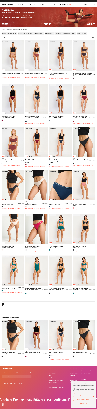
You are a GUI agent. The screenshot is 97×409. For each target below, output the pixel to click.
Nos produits (83, 379)
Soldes (70, 4)
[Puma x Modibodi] (64, 5)
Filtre (4, 37)
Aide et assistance (53, 370)
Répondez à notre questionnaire (87, 370)
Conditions (17, 405)
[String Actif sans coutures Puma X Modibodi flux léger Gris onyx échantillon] (73, 163)
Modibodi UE (7, 405)
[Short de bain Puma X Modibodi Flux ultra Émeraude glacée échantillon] (49, 250)
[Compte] (92, 4)
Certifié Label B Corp (74, 373)
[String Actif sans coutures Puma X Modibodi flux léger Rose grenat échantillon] (26, 250)
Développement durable (75, 377)
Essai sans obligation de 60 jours (56, 380)
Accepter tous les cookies (83, 395)
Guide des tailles (84, 377)
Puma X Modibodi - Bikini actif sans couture (34, 73)
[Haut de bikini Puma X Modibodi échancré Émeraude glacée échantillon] (2, 290)
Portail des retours (53, 385)
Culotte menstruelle (24, 4)
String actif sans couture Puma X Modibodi (11, 73)
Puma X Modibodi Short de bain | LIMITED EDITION (56, 247)
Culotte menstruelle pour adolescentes (50, 4)
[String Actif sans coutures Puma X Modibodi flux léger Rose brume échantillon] (26, 206)
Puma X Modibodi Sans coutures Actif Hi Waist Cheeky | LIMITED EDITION (32, 118)
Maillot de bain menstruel (35, 4)
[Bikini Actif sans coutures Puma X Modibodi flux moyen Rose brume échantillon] (2, 250)
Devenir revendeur (31, 405)
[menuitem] (64, 5)
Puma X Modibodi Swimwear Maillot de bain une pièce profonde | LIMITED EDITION (33, 289)
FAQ (50, 375)
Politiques (23, 405)
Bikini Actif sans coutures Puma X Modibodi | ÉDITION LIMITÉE (9, 117)
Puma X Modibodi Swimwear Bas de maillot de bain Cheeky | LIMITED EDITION (56, 289)
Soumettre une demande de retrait (56, 387)
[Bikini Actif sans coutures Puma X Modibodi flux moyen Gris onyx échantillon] (2, 206)
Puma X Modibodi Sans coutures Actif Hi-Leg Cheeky (58, 74)
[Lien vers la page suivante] (8, 304)
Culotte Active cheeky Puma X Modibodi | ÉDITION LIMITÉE (55, 203)
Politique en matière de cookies (89, 391)
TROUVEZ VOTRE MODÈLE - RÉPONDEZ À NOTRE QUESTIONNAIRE (48, 1)
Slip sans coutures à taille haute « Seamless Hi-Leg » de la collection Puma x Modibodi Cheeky (82, 74)
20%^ (17, 372)
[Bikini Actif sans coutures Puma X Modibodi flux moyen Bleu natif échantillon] (49, 120)
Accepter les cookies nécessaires (83, 399)
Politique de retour (53, 382)
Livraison (51, 377)
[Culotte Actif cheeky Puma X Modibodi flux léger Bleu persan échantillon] (49, 206)
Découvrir (17, 4)
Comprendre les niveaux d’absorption (86, 373)
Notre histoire (72, 375)
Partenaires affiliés (73, 380)
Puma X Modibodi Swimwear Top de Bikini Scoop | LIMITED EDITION (9, 287)
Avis (70, 370)
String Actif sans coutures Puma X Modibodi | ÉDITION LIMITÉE (80, 160)
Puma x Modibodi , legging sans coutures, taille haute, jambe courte (10, 160)
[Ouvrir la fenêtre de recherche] (89, 4)
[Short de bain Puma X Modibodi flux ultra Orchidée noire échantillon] (73, 250)
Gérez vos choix (83, 403)
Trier (93, 37)
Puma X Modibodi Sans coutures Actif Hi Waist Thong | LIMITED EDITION (32, 161)
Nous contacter (52, 373)
